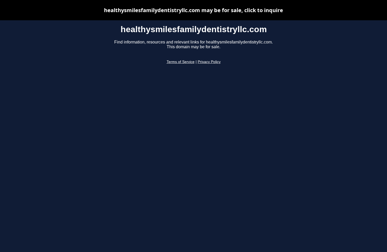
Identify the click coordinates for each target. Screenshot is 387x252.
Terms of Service (181, 62)
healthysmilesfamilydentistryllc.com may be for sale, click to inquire (193, 10)
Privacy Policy (209, 62)
